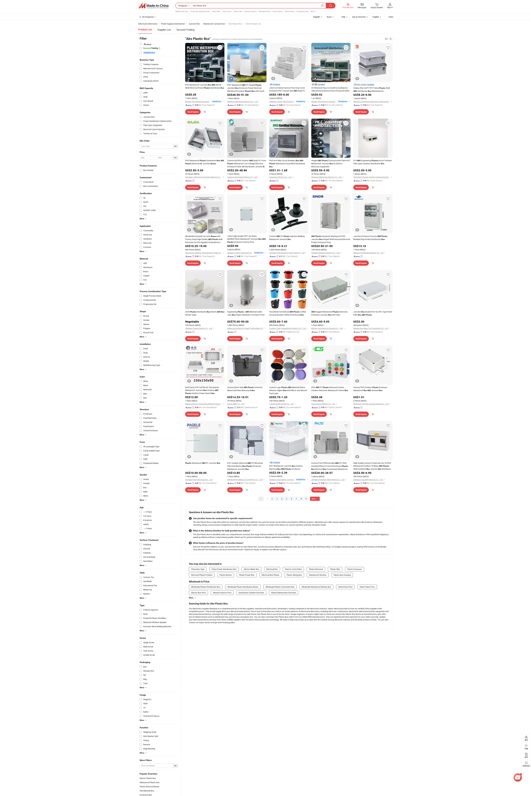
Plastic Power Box (246, 575)
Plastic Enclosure (354, 569)
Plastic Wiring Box (294, 575)
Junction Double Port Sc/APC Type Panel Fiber (372, 313)
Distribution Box (302, 11)
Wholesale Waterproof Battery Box (316, 587)
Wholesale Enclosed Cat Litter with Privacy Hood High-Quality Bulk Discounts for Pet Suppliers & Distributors (203, 239)
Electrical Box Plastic (270, 575)
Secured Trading (185, 29)
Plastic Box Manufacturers (200, 11)
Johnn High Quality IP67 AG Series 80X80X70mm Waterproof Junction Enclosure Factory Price (246, 239)
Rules (391, 16)
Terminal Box (289, 11)
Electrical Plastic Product (201, 575)
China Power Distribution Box (224, 569)
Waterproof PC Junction (202, 463)
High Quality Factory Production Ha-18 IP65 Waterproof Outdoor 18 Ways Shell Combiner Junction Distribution (372, 466)
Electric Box (238, 11)
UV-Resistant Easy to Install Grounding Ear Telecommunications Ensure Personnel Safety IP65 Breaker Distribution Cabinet (330, 89)
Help (343, 16)
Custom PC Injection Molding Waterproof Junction (287, 238)
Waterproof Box (264, 11)
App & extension (359, 16)
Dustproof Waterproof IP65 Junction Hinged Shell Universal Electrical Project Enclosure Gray (330, 239)
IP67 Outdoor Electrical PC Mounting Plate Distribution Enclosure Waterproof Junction (245, 466)
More (191, 598)
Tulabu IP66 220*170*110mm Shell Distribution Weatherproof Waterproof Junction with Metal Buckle (371, 90)
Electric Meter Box (251, 569)
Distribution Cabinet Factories (251, 592)
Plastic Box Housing (342, 575)
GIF (188, 306)
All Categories (148, 16)
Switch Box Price (345, 587)
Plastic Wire (335, 569)
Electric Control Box (293, 569)
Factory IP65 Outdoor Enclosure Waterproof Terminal (370, 389)
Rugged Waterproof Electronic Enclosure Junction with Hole (329, 313)
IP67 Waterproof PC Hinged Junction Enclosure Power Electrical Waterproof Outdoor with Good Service (245, 88)
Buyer (329, 16)
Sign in (390, 7)
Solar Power (226, 11)
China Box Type (197, 569)
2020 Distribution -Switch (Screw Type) (204, 313)
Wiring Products (250, 11)
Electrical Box (272, 569)
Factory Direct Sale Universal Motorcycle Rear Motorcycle (244, 389)
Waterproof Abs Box (317, 575)
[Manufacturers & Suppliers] (153, 6)
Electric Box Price (198, 592)
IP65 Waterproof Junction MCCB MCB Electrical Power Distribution (204, 86)
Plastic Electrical (316, 569)
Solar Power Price (367, 587)
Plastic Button (226, 575)
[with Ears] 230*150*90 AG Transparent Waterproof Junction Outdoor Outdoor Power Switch (202, 390)
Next (314, 498)
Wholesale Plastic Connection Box (280, 587)
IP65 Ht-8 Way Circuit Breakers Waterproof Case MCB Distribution (287, 163)
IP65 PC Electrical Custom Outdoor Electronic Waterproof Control (329, 389)
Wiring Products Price (222, 592)
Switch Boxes (277, 11)
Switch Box (216, 11)
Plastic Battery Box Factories (283, 592)
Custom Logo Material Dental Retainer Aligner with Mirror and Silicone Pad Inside (288, 390)
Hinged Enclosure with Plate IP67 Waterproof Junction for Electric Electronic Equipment (330, 163)
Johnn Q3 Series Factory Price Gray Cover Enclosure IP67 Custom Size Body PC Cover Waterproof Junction (287, 89)
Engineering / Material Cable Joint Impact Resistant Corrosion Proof (246, 313)
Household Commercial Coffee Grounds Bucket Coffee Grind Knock (287, 313)
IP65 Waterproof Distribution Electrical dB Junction (204, 162)
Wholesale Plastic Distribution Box (205, 587)
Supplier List (164, 29)
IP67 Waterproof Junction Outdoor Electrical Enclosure (286, 467)
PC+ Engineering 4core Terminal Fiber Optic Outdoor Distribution (372, 162)
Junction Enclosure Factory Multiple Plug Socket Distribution (370, 238)
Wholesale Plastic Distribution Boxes (242, 587)
